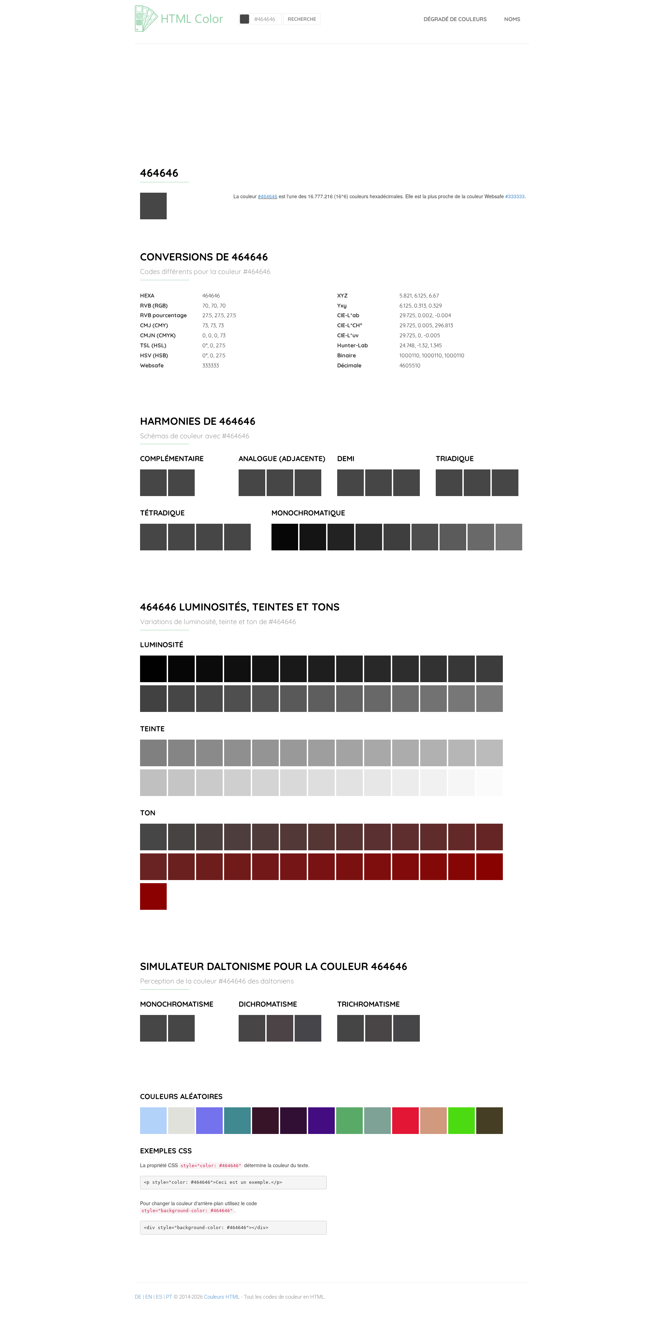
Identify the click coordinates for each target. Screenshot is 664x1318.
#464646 (267, 196)
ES (159, 1297)
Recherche (302, 19)
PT (169, 1297)
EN (148, 1297)
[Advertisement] (332, 95)
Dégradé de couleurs (455, 19)
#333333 (515, 196)
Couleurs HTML (222, 1297)
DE (138, 1297)
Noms (512, 19)
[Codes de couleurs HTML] (179, 8)
